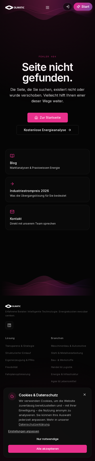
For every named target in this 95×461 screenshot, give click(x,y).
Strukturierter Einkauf (18, 352)
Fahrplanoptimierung (17, 374)
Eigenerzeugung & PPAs (19, 360)
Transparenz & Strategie (19, 345)
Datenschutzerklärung (34, 424)
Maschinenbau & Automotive (68, 345)
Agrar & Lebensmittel (63, 381)
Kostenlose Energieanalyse (45, 130)
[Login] (67, 6)
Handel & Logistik (61, 367)
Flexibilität (11, 367)
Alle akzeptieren (47, 448)
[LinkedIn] (9, 325)
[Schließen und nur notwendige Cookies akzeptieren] (85, 394)
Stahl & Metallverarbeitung (67, 352)
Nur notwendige (48, 439)
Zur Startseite (50, 117)
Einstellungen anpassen (23, 431)
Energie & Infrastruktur (64, 374)
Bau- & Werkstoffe (62, 360)
